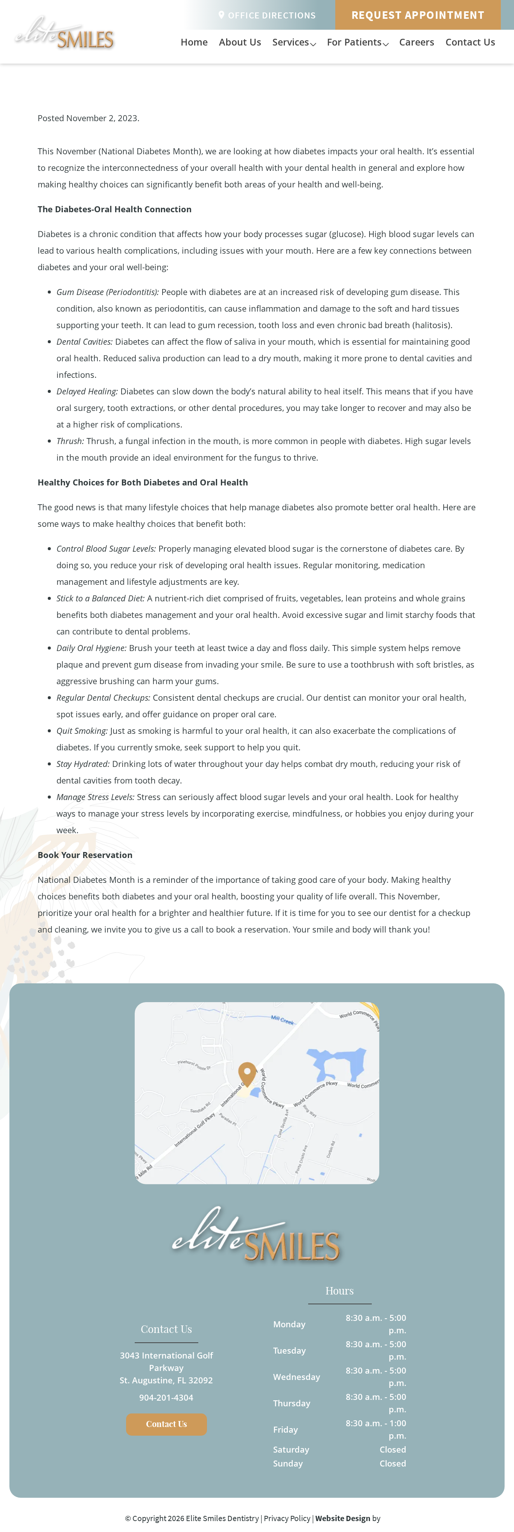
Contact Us (470, 41)
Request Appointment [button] (418, 15)
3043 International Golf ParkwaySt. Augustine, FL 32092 (166, 1367)
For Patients (354, 41)
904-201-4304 (166, 1397)
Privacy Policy (287, 1518)
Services (290, 41)
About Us (240, 41)
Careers (416, 41)
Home (194, 41)
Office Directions (272, 15)
